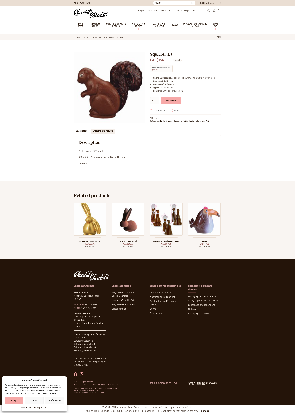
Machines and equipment (162, 297)
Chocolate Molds (82, 37)
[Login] (214, 12)
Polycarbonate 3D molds (124, 305)
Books (153, 309)
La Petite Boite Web (96, 392)
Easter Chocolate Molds (178, 121)
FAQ (170, 11)
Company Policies (80, 384)
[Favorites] (208, 11)
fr (220, 3)
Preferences (54, 400)
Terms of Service (88, 390)
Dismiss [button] (204, 411)
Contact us (196, 11)
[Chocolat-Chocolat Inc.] (91, 13)
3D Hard (120, 37)
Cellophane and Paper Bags (201, 305)
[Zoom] (109, 87)
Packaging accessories (199, 314)
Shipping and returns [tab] (103, 131)
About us (163, 11)
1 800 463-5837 (207, 3)
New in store (156, 313)
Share (176, 110)
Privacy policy (40, 407)
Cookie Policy (27, 407)
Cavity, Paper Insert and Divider (203, 301)
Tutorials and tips (182, 11)
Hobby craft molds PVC (123, 300)
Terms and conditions (97, 384)
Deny (34, 400)
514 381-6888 (91, 305)
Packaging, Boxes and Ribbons (203, 296)
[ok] (193, 3)
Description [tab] (81, 131)
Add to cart (170, 101)
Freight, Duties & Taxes (147, 11)
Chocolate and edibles (161, 293)
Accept (14, 400)
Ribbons (192, 309)
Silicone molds (119, 309)
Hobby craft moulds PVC (103, 37)
